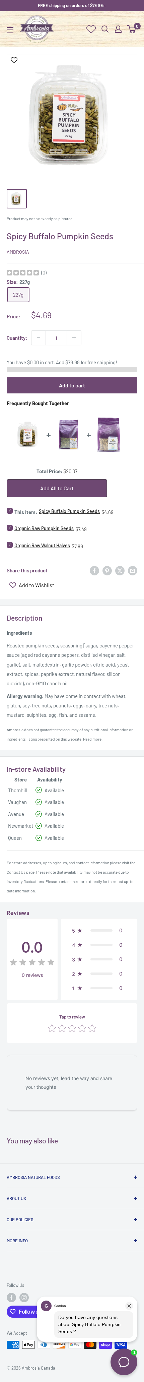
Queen (15, 838)
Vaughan (17, 802)
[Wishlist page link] (91, 29)
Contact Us (16, 872)
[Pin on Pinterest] (107, 570)
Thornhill (17, 790)
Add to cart (72, 385)
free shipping (101, 362)
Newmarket (20, 826)
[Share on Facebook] (94, 570)
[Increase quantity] (74, 338)
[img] (23, 273)
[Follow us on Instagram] (24, 1297)
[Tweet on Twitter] (120, 570)
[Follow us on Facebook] (11, 1297)
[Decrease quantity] (38, 338)
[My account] (118, 29)
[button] (99, 930)
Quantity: (17, 338)
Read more (92, 739)
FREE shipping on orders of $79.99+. (72, 5)
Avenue (16, 814)
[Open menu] (10, 30)
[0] (132, 29)
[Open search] (105, 29)
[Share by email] (132, 570)
